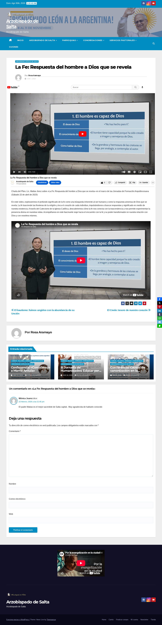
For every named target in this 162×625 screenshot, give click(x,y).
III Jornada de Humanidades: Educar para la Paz (81, 371)
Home (104, 620)
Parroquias (69, 40)
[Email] (159, 322)
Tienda (153, 620)
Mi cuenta (134, 620)
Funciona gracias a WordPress (17, 620)
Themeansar (51, 620)
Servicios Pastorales (122, 40)
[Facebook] (159, 299)
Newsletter (144, 620)
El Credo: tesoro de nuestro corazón (127, 310)
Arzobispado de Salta (42, 40)
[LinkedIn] (159, 310)
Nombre (12, 484)
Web (11, 514)
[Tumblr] (159, 314)
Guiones (13, 47)
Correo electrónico (17, 499)
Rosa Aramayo (34, 75)
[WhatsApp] (159, 318)
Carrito (111, 620)
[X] (159, 303)
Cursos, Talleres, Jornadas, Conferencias (27, 361)
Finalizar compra (122, 620)
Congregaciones (93, 40)
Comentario (15, 431)
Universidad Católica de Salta (27, 61)
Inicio (20, 40)
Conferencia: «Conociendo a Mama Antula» (30, 369)
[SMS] (159, 326)
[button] (154, 43)
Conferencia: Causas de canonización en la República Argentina (127, 371)
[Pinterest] (159, 307)
